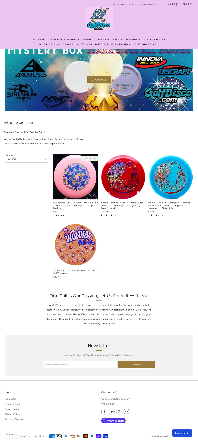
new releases (95, 319)
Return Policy (12, 409)
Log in (161, 4)
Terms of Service (14, 419)
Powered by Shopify (160, 436)
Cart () (174, 4)
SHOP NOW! (99, 80)
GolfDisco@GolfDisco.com (115, 399)
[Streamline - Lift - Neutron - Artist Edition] (75, 176)
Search (188, 4)
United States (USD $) (125, 4)
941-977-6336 (108, 404)
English (147, 4)
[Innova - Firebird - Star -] (123, 176)
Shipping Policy (13, 404)
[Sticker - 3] (75, 244)
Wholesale (10, 399)
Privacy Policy (12, 414)
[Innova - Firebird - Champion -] (170, 176)
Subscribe (136, 364)
